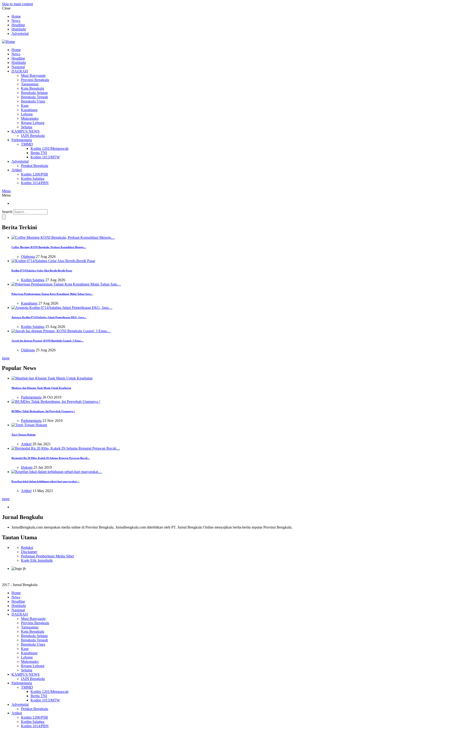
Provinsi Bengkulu (35, 80)
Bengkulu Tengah (34, 97)
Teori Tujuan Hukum (23, 434)
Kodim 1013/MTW (45, 157)
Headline (18, 25)
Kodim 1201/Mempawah (49, 148)
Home (16, 16)
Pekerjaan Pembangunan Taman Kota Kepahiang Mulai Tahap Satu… (52, 293)
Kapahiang (29, 110)
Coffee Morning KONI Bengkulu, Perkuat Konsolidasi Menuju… (48, 247)
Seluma (26, 127)
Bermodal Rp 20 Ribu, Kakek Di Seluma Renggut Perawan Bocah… (50, 458)
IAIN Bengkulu (33, 136)
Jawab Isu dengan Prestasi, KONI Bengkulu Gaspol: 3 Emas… (47, 340)
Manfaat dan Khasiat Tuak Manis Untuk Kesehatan (41, 387)
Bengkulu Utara (33, 101)
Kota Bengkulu (32, 88)
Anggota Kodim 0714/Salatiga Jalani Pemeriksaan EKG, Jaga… (49, 317)
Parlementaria (21, 140)
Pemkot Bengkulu (34, 166)
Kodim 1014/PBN (35, 183)
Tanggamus (29, 84)
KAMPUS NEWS (25, 131)
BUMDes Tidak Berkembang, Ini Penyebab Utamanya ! (43, 411)
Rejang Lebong (32, 123)
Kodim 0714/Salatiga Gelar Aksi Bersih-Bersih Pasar (41, 270)
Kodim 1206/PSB (34, 174)
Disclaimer (29, 552)
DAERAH (19, 71)
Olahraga (28, 256)
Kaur (25, 106)
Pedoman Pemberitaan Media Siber (47, 556)
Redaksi (27, 547)
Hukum (26, 467)
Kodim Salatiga (32, 179)
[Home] (8, 42)
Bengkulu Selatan (34, 93)
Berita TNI (39, 153)
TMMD (27, 144)
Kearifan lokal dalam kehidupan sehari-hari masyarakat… (45, 481)
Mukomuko (30, 118)
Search (7, 212)
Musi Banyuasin (33, 75)
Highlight (18, 29)
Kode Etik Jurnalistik (37, 560)
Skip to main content (17, 4)
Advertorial (20, 33)
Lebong (27, 114)
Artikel (16, 170)
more (6, 358)
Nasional (18, 67)
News (15, 21)
